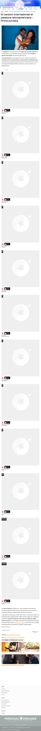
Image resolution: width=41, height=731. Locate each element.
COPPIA (16, 7)
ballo (10, 637)
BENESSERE (29, 7)
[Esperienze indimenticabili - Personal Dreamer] (20, 3)
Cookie (27, 727)
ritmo (8, 637)
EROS (21, 7)
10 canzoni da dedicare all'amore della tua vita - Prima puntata (13, 652)
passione (13, 637)
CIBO (25, 7)
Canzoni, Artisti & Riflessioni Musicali (13, 634)
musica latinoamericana (20, 637)
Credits (29, 727)
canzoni (5, 637)
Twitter (23, 622)
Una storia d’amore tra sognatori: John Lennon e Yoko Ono (13, 664)
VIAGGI (35, 7)
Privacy (24, 727)
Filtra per (6, 69)
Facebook (17, 622)
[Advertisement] (20, 674)
